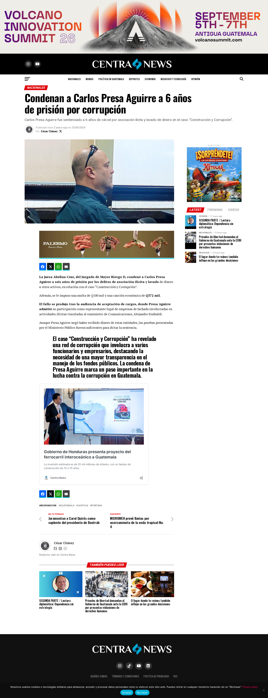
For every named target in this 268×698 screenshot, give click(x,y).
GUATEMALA (67, 505)
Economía (150, 79)
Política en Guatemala (111, 79)
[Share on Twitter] (50, 267)
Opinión (195, 79)
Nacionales (74, 79)
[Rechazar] (263, 690)
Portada (97, 505)
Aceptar (126, 692)
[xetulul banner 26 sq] (214, 201)
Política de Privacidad (156, 676)
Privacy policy (250, 686)
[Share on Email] (66, 267)
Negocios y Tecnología (173, 79)
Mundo (89, 79)
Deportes (134, 79)
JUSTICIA (83, 505)
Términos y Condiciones (125, 676)
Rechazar (142, 692)
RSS (175, 676)
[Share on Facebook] (42, 267)
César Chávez (49, 131)
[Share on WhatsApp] (58, 267)
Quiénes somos (98, 676)
